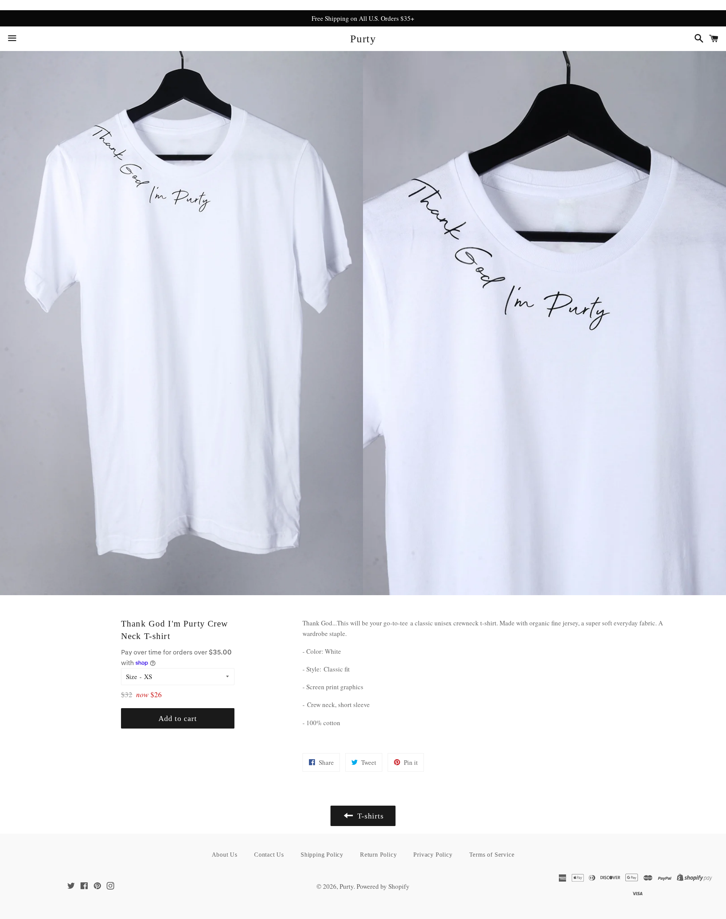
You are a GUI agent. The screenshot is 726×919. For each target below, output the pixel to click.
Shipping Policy (322, 854)
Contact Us (269, 854)
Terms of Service (492, 854)
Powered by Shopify (383, 886)
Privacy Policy (432, 854)
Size (131, 676)
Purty (363, 39)
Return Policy (378, 854)
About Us (224, 854)
